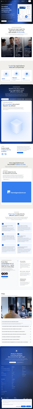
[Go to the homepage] (3, 398)
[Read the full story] (6, 179)
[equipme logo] (2, 1)
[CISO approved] (20, 152)
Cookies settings (18, 406)
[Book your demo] (10, 21)
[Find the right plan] (5, 278)
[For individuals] (23, 1)
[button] (27, 1)
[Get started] (4, 21)
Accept (23, 406)
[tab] (5, 99)
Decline (28, 406)
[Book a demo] (29, 1)
